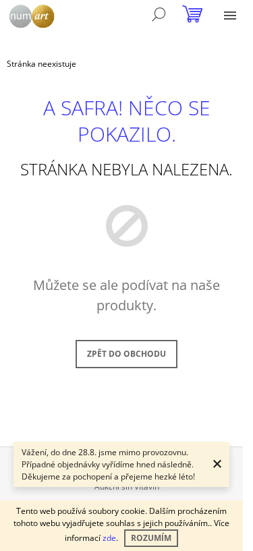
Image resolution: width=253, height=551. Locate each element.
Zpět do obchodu (126, 353)
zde (109, 538)
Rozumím (151, 538)
